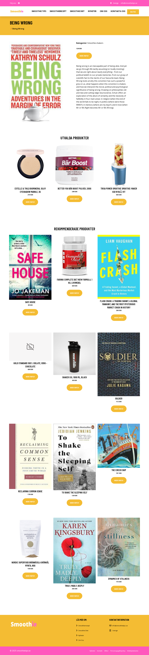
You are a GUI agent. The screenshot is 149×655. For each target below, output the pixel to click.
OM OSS (103, 11)
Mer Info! (84, 56)
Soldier (118, 398)
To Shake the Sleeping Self (74, 492)
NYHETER (92, 11)
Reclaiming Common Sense (30, 491)
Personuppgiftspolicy (117, 651)
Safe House (30, 302)
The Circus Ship (119, 470)
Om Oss (81, 640)
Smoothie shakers (95, 43)
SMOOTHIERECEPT (58, 11)
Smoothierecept (84, 626)
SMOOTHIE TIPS (39, 11)
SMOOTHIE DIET (77, 11)
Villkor (106, 651)
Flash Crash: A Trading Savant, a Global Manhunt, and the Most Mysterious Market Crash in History (119, 304)
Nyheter (81, 635)
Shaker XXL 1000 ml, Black (74, 377)
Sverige (116, 3)
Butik (133, 12)
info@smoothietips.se (129, 3)
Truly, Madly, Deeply (74, 585)
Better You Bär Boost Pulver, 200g (74, 188)
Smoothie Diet (83, 630)
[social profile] (19, 3)
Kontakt (99, 651)
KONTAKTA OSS (118, 11)
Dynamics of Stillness (118, 578)
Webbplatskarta (132, 651)
